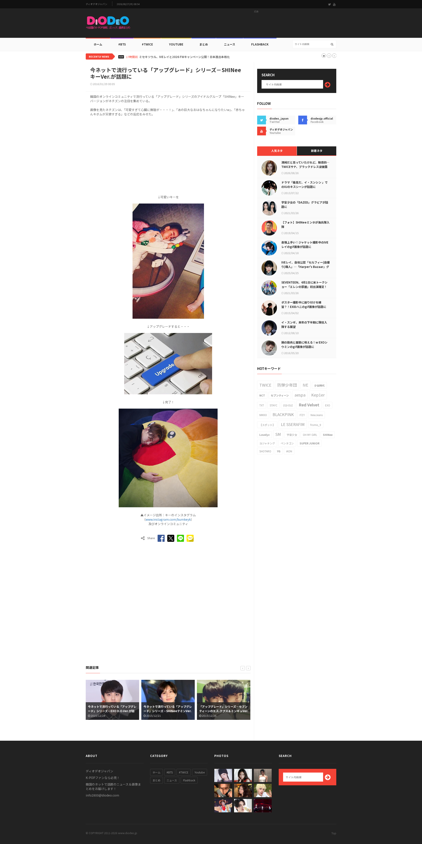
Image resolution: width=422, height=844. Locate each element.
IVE (305, 385)
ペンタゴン (287, 443)
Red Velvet (309, 404)
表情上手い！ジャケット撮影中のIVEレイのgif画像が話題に (304, 244)
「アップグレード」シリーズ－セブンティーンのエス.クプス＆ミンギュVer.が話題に (168, 710)
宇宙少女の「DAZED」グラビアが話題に (304, 204)
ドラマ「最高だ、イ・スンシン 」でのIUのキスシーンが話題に (304, 184)
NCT (262, 395)
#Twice (147, 44)
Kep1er (318, 395)
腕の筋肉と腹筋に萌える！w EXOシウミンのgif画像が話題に (304, 344)
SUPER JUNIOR (309, 443)
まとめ (203, 44)
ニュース (229, 44)
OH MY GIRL (310, 435)
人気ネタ (277, 151)
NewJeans (317, 415)
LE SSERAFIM (293, 424)
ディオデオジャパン (96, 4)
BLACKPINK (283, 414)
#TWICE (183, 772)
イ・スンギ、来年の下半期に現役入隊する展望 (304, 324)
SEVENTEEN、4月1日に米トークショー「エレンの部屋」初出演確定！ (304, 284)
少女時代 (319, 385)
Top (333, 833)
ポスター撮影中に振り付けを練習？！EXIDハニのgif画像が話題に (303, 304)
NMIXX (263, 415)
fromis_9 (315, 425)
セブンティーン (280, 395)
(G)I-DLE (288, 405)
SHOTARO (265, 451)
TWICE (265, 385)
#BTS (122, 44)
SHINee (328, 435)
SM (278, 434)
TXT (261, 405)
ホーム (98, 44)
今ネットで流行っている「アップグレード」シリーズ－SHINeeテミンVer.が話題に (113, 710)
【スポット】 (267, 425)
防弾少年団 (287, 385)
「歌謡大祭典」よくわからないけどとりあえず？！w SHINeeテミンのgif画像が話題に (224, 710)
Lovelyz (264, 435)
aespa (300, 395)
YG (278, 451)
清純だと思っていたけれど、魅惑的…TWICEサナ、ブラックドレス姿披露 (305, 164)
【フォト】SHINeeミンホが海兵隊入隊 (305, 224)
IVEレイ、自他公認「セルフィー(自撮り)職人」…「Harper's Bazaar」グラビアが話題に (305, 266)
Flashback (260, 44)
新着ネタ (316, 151)
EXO (327, 405)
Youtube (200, 772)
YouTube (176, 44)
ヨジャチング (267, 443)
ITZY (302, 415)
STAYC (273, 405)
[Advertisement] (256, 24)
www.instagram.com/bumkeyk (168, 519)
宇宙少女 (292, 435)
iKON (289, 451)
